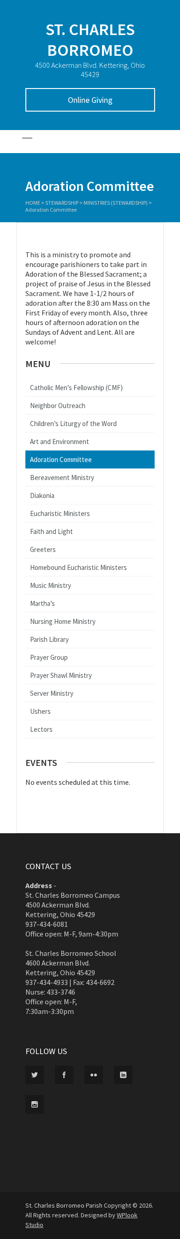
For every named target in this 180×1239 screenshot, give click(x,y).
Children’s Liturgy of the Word (73, 423)
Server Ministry (51, 693)
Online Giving (90, 100)
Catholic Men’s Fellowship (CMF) (76, 387)
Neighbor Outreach (57, 405)
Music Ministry (50, 585)
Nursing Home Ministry (63, 621)
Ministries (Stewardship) (116, 202)
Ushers (40, 711)
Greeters (43, 549)
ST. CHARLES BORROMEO (90, 39)
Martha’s (42, 603)
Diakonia (42, 495)
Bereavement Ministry (62, 477)
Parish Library (49, 639)
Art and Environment (59, 441)
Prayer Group (49, 657)
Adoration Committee (61, 459)
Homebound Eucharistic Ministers (78, 567)
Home (32, 202)
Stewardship (61, 202)
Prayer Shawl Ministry (61, 675)
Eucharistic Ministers (60, 513)
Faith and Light (51, 531)
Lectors (41, 729)
